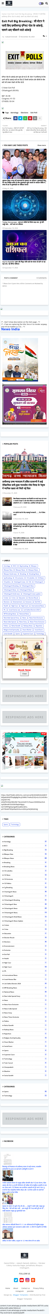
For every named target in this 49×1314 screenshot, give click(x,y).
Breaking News (34, 574)
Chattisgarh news (19, 582)
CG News (41, 578)
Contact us (25, 1288)
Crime (14, 598)
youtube (30, 1291)
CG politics (7, 582)
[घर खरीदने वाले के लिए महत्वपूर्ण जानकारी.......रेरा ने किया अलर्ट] (7, 515)
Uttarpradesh (25, 1067)
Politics (6, 626)
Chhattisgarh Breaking (11, 586)
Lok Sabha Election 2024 (32, 610)
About (15, 1288)
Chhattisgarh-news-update (32, 594)
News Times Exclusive (37, 622)
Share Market (27, 630)
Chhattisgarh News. (26, 590)
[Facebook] (15, 118)
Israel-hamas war (14, 610)
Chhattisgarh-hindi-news (12, 594)
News (24, 618)
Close (24, 674)
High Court (24, 606)
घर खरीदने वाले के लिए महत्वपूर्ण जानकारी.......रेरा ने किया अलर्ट (29, 513)
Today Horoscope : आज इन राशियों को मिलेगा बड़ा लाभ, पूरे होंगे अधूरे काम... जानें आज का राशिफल (23, 223)
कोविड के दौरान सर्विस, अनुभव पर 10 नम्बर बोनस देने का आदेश (21, 1241)
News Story (23, 622)
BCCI (14, 566)
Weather (25, 1071)
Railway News (28, 626)
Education (22, 598)
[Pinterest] (30, 118)
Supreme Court (28, 634)
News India (10, 329)
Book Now (24, 670)
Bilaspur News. (33, 570)
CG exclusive (19, 578)
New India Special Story (11, 618)
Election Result (33, 598)
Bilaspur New (8, 570)
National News (24, 614)
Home (4, 14)
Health (6, 606)
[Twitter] (20, 118)
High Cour (14, 606)
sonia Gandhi (8, 634)
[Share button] (40, 118)
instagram (20, 1291)
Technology (40, 634)
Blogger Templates (20, 1295)
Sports (18, 634)
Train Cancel (25, 1063)
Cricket (6, 598)
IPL (5, 610)
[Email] (35, 118)
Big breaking (24, 566)
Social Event (39, 630)
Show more (41, 145)
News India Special (10, 622)
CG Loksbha (30, 578)
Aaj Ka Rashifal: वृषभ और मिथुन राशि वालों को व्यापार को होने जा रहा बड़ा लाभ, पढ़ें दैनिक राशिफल (23, 263)
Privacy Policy (38, 1288)
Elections (24, 112)
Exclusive (29, 602)
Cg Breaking (8, 578)
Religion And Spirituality (11, 630)
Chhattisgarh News (10, 590)
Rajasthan (39, 626)
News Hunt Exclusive (36, 618)
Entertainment (17, 602)
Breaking (23, 574)
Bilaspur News (20, 570)
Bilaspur (34, 566)
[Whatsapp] (25, 118)
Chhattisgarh (38, 582)
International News (38, 606)
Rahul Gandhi (16, 626)
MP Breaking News (10, 614)
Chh (30, 582)
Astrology (14, 112)
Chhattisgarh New (28, 586)
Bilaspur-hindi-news (10, 574)
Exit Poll (11, 14)
